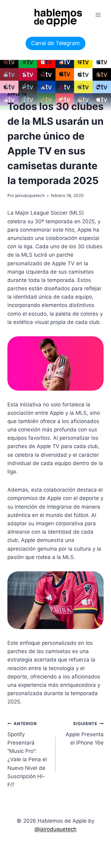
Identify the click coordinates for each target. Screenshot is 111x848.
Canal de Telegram (55, 43)
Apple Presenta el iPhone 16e (85, 733)
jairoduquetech (30, 195)
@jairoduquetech (55, 829)
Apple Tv (17, 94)
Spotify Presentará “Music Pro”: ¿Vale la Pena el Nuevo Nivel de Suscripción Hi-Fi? (27, 754)
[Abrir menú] (98, 14)
